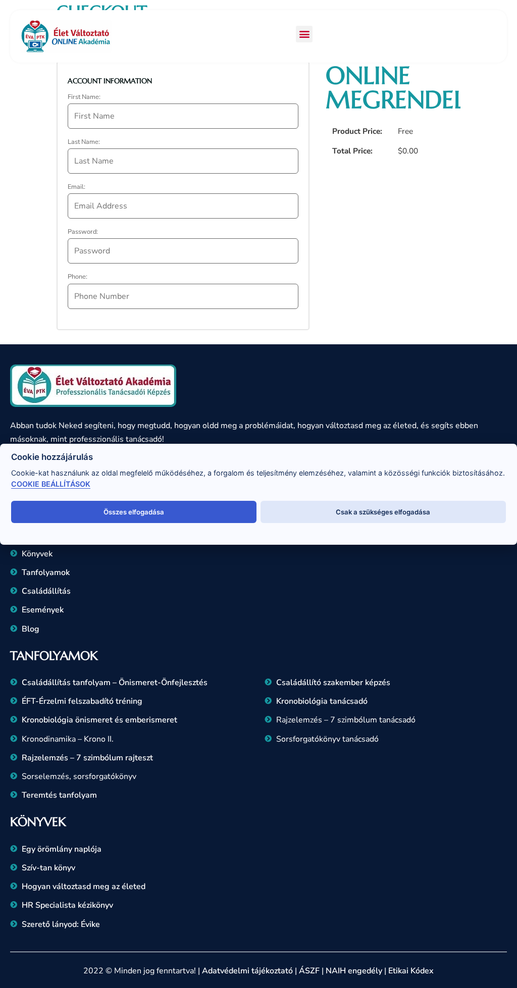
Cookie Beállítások (50, 484)
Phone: (77, 277)
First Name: (84, 97)
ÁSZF (309, 970)
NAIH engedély (354, 970)
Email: (76, 187)
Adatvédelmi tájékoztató (247, 970)
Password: (83, 232)
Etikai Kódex (411, 970)
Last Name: (84, 142)
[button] (304, 34)
